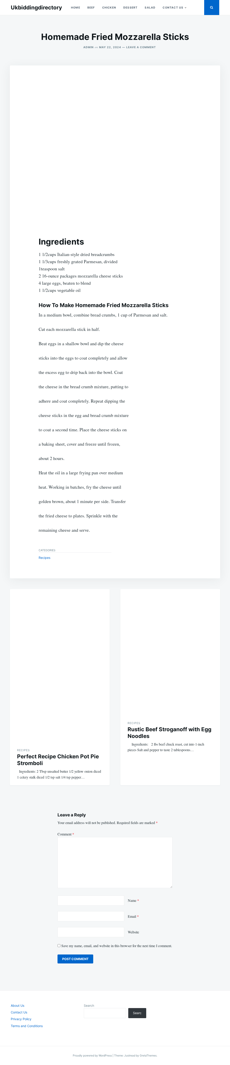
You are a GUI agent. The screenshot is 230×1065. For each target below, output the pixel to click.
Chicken (109, 7)
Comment (66, 834)
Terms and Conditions (27, 1026)
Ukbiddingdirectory (36, 7)
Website (133, 932)
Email (133, 916)
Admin (88, 47)
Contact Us (173, 7)
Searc (137, 1013)
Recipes (44, 558)
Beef (91, 7)
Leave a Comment (141, 47)
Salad (150, 7)
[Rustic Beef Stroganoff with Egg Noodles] (170, 651)
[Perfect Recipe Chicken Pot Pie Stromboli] (60, 665)
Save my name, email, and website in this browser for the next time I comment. (116, 945)
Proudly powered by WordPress (93, 1055)
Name (133, 900)
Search (89, 1005)
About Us (17, 1005)
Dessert (130, 7)
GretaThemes (148, 1055)
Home (75, 7)
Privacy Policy (21, 1019)
